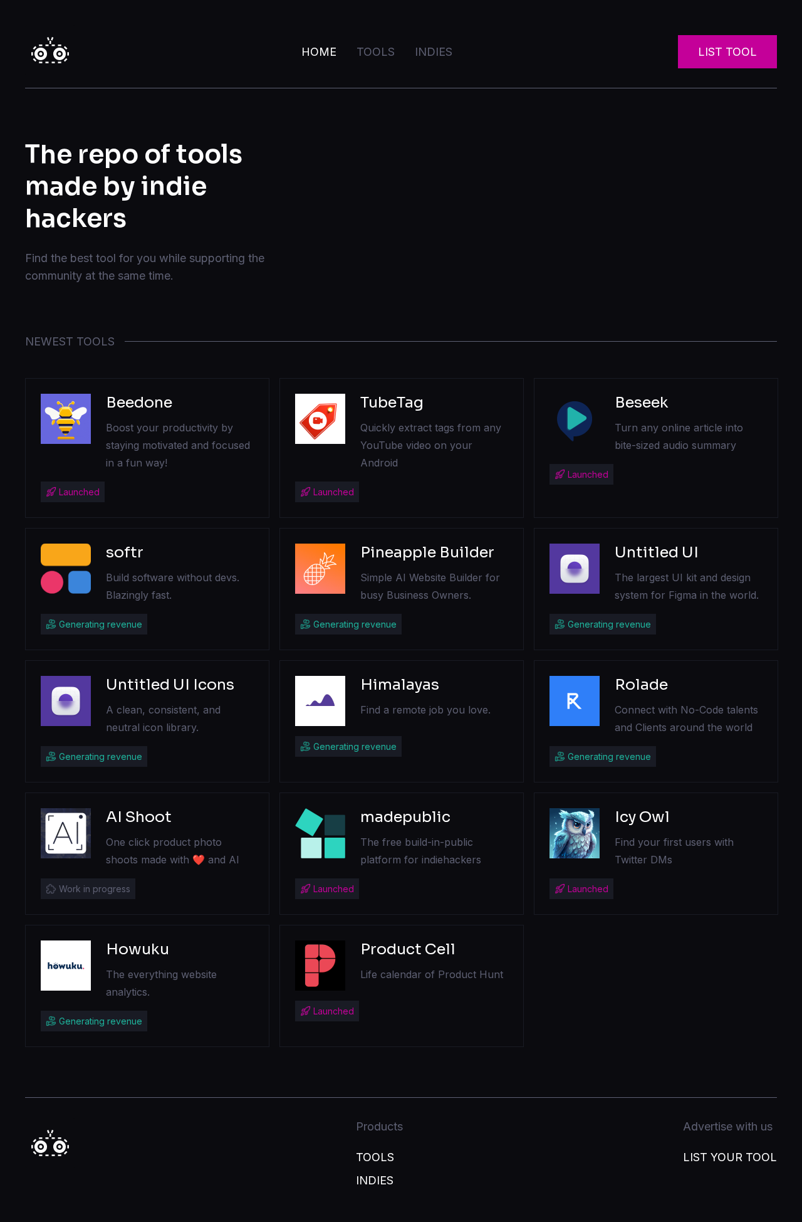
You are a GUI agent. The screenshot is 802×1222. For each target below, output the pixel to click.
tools (376, 51)
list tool (727, 51)
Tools (375, 1157)
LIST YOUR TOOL (730, 1157)
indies (433, 51)
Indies (374, 1180)
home (318, 51)
